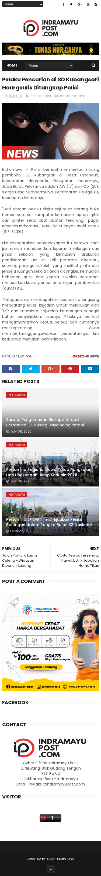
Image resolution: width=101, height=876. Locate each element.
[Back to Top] (51, 869)
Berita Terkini (40, 95)
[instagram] (96, 4)
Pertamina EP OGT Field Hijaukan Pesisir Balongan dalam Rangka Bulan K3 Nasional (49, 522)
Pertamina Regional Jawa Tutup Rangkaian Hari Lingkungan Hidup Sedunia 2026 (48, 472)
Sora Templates (60, 858)
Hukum (58, 95)
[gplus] (79, 4)
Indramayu (75, 95)
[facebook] (63, 4)
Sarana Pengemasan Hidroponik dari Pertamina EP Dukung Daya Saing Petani (45, 422)
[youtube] (88, 4)
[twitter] (71, 4)
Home (12, 65)
